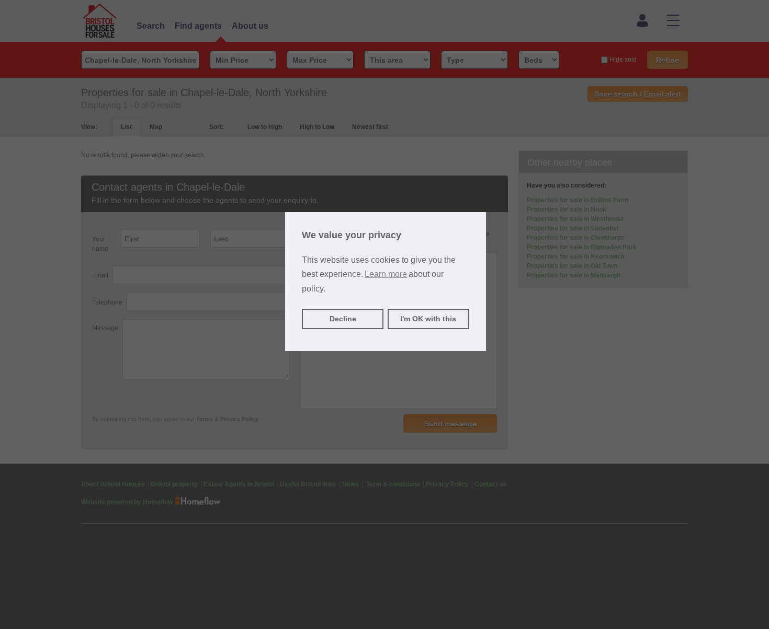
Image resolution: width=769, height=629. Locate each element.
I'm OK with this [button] (428, 318)
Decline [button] (343, 318)
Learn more (386, 274)
